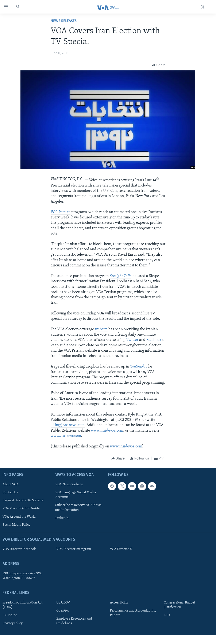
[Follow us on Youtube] (132, 486)
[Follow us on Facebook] (112, 486)
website (101, 329)
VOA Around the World (19, 516)
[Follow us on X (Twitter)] (122, 486)
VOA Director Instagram (73, 549)
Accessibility (119, 602)
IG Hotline (10, 615)
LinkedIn (62, 518)
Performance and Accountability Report (133, 613)
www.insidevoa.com (107, 431)
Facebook (153, 340)
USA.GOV (63, 602)
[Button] (159, 65)
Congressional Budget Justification (179, 605)
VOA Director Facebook (19, 549)
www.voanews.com (66, 436)
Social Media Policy (16, 524)
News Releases (64, 21)
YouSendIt (138, 367)
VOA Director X (121, 549)
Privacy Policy (13, 623)
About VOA (11, 484)
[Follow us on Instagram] (142, 486)
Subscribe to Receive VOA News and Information (78, 507)
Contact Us (10, 492)
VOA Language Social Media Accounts (75, 495)
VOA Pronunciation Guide (21, 508)
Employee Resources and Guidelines (74, 621)
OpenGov (62, 610)
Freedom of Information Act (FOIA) (22, 605)
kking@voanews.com (68, 425)
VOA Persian (60, 212)
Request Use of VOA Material (23, 500)
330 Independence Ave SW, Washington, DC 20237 (22, 576)
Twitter (132, 340)
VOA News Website (69, 484)
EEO (167, 615)
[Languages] (202, 7)
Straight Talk (120, 276)
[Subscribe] (152, 486)
